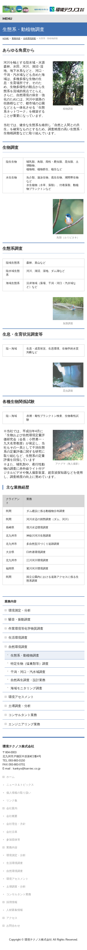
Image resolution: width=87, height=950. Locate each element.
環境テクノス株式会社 (38, 939)
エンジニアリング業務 (24, 724)
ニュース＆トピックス (20, 784)
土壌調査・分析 (19, 706)
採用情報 (11, 902)
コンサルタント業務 (22, 715)
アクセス (11, 917)
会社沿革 (11, 831)
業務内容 (10, 601)
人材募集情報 (14, 909)
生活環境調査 (17, 637)
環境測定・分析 (19, 610)
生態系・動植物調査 (25, 655)
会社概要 (11, 816)
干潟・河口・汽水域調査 (28, 672)
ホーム (10, 777)
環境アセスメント (21, 697)
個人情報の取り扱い (18, 792)
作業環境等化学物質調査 (25, 628)
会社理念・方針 (16, 823)
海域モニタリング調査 (26, 688)
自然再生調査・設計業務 (28, 680)
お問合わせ (13, 925)
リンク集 (11, 800)
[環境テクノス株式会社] (43, 8)
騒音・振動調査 (19, 619)
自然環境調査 (17, 646)
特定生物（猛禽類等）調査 (30, 663)
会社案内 (11, 808)
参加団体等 (13, 839)
